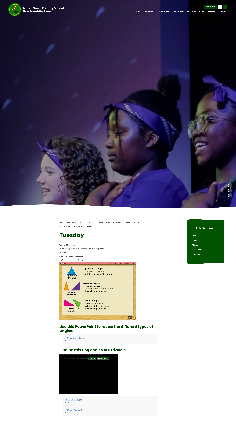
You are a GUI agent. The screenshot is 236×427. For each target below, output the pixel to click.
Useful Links (210, 7)
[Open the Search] (225, 7)
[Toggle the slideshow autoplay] (230, 195)
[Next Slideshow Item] (230, 185)
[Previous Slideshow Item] (230, 190)
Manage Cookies (102, 358)
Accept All (92, 358)
